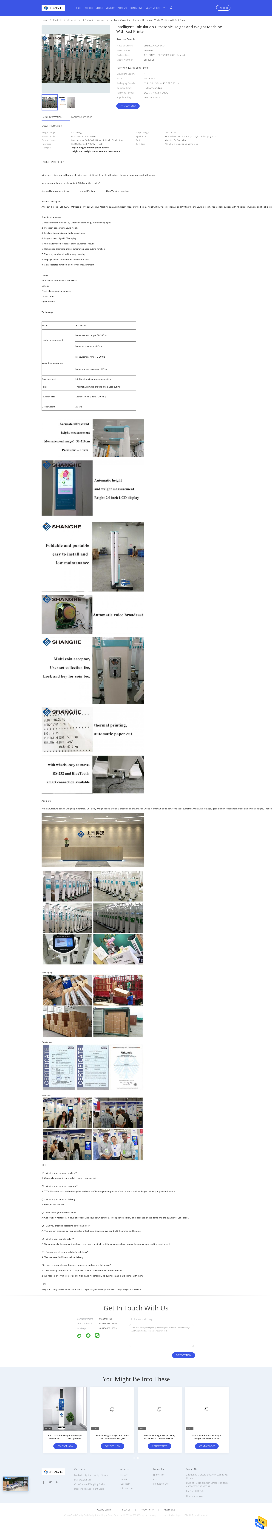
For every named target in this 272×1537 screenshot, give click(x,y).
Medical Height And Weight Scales (91, 1475)
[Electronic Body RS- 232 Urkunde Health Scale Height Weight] (65, 1409)
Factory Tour (136, 7)
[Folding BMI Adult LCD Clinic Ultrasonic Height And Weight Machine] (112, 1409)
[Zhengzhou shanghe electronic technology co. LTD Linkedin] (57, 1482)
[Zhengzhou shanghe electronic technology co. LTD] (81, 1336)
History (123, 1474)
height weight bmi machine (129, 1289)
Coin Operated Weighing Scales (89, 1484)
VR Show (110, 7)
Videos (99, 7)
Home (78, 7)
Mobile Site (169, 1510)
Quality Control (152, 7)
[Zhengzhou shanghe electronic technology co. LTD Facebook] (43, 1482)
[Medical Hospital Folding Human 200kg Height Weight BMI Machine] (160, 1409)
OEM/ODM (158, 1474)
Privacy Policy (147, 1510)
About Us (122, 7)
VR (164, 7)
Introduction (126, 1488)
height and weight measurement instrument (62, 1289)
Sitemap (126, 1510)
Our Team (125, 1483)
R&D (155, 1479)
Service (124, 1479)
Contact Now (128, 105)
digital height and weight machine (99, 1289)
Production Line (161, 1483)
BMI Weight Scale (82, 1479)
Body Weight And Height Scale (89, 1488)
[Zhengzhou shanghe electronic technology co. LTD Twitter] (50, 1482)
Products (88, 7)
